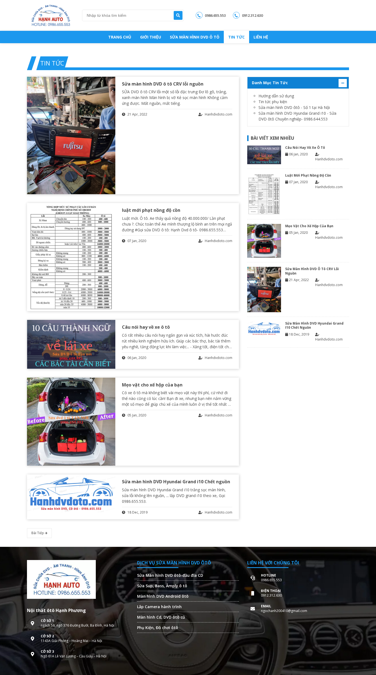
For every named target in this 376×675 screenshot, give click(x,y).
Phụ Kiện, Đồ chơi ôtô (157, 627)
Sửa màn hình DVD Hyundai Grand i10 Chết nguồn (176, 482)
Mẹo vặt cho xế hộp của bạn (152, 385)
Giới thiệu (150, 37)
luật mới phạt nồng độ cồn (151, 210)
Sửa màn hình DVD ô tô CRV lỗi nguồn (162, 84)
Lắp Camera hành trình (159, 606)
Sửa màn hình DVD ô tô (194, 37)
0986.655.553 (215, 15)
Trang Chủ (119, 37)
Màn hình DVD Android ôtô (163, 596)
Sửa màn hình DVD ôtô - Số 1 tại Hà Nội (294, 107)
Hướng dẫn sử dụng (276, 95)
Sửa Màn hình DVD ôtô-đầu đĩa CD (170, 575)
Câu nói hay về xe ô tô (146, 327)
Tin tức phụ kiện (272, 101)
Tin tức (236, 37)
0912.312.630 (252, 15)
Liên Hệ (261, 37)
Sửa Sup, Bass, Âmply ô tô (162, 585)
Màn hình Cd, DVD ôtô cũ (161, 617)
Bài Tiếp (38, 533)
